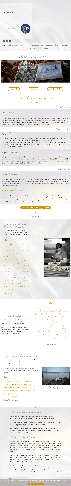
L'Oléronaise (9, 12)
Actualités (37, 48)
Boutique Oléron (52, 45)
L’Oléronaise (12, 45)
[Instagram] (4, 41)
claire (60, 157)
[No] (69, 482)
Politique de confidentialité (37, 483)
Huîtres (22, 45)
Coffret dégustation (35, 45)
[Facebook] (7, 41)
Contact (47, 48)
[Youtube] (10, 41)
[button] (45, 258)
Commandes (26, 48)
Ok (28, 483)
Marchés (64, 45)
